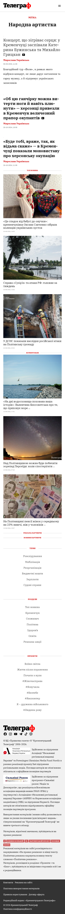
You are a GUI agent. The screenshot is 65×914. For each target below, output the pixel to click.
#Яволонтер (32, 698)
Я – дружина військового (32, 704)
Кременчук (32, 612)
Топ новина (32, 607)
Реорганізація (32, 567)
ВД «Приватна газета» (18, 740)
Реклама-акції (32, 641)
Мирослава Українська (16, 60)
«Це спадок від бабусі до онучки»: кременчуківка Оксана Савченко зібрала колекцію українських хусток (30, 224)
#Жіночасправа (32, 681)
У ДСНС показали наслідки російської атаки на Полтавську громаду (32, 342)
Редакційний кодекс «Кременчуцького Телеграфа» (29, 900)
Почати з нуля (32, 675)
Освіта (32, 635)
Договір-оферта (36, 894)
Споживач (32, 618)
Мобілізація (32, 561)
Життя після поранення (32, 669)
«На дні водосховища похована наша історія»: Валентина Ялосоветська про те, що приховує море (30, 405)
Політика (32, 624)
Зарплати (32, 579)
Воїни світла (32, 663)
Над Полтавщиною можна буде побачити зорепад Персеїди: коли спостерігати (30, 464)
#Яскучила (32, 686)
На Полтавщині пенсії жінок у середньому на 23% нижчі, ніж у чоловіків (31, 522)
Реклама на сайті (23, 882)
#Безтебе (32, 692)
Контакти (8, 882)
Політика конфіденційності (17, 909)
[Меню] (60, 5)
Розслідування (32, 556)
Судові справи (32, 585)
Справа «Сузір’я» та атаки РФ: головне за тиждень (30, 284)
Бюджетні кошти (32, 573)
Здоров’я (32, 630)
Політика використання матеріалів (21, 888)
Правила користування (15, 894)
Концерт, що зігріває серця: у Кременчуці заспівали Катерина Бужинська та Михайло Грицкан (31, 47)
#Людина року (32, 709)
